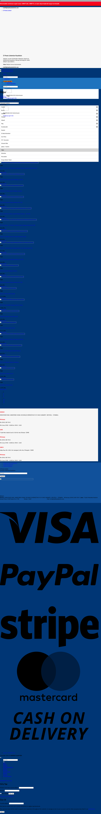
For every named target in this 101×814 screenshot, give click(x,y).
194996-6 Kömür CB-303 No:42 (9, 316)
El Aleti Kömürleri (8, 767)
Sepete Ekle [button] (3, 172)
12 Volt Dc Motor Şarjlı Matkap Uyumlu (11, 191)
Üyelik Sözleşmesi (8, 464)
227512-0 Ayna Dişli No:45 (7, 328)
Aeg (4, 763)
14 (4, 399)
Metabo (5, 775)
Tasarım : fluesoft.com (9, 752)
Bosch (5, 764)
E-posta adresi (4, 803)
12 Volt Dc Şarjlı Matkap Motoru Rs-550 (11, 202)
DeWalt (5, 766)
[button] (7, 10)
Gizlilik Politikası (7, 466)
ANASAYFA (6, 79)
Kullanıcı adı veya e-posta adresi (9, 787)
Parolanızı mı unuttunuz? (7, 796)
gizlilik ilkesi (92, 809)
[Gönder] (3, 88)
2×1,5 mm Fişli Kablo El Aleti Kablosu (10, 350)
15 (4, 401)
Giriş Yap (11, 793)
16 (4, 402)
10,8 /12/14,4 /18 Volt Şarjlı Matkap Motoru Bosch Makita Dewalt (18, 168)
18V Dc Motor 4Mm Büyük (7, 293)
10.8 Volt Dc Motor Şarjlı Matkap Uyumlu (11, 179)
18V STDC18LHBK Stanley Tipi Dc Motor (11, 305)
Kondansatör (6, 772)
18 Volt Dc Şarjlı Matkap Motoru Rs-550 (11, 282)
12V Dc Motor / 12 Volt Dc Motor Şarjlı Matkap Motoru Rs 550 (17, 225)
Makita (5, 773)
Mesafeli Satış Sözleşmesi (10, 463)
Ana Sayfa (3, 96)
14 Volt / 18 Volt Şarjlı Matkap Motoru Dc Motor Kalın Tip (16, 248)
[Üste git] (0, 757)
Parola (2, 790)
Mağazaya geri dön (11, 98)
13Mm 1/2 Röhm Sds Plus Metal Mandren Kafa (13, 236)
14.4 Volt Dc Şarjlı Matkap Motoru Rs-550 (11, 259)
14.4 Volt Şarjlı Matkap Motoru (8, 271)
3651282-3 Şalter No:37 (6, 373)
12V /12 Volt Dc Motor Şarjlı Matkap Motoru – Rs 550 (15, 214)
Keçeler (5, 770)
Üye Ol (2, 812)
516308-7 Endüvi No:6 (6, 385)
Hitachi (5, 769)
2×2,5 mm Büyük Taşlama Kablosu (9, 362)
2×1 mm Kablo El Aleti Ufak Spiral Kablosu (12, 339)
